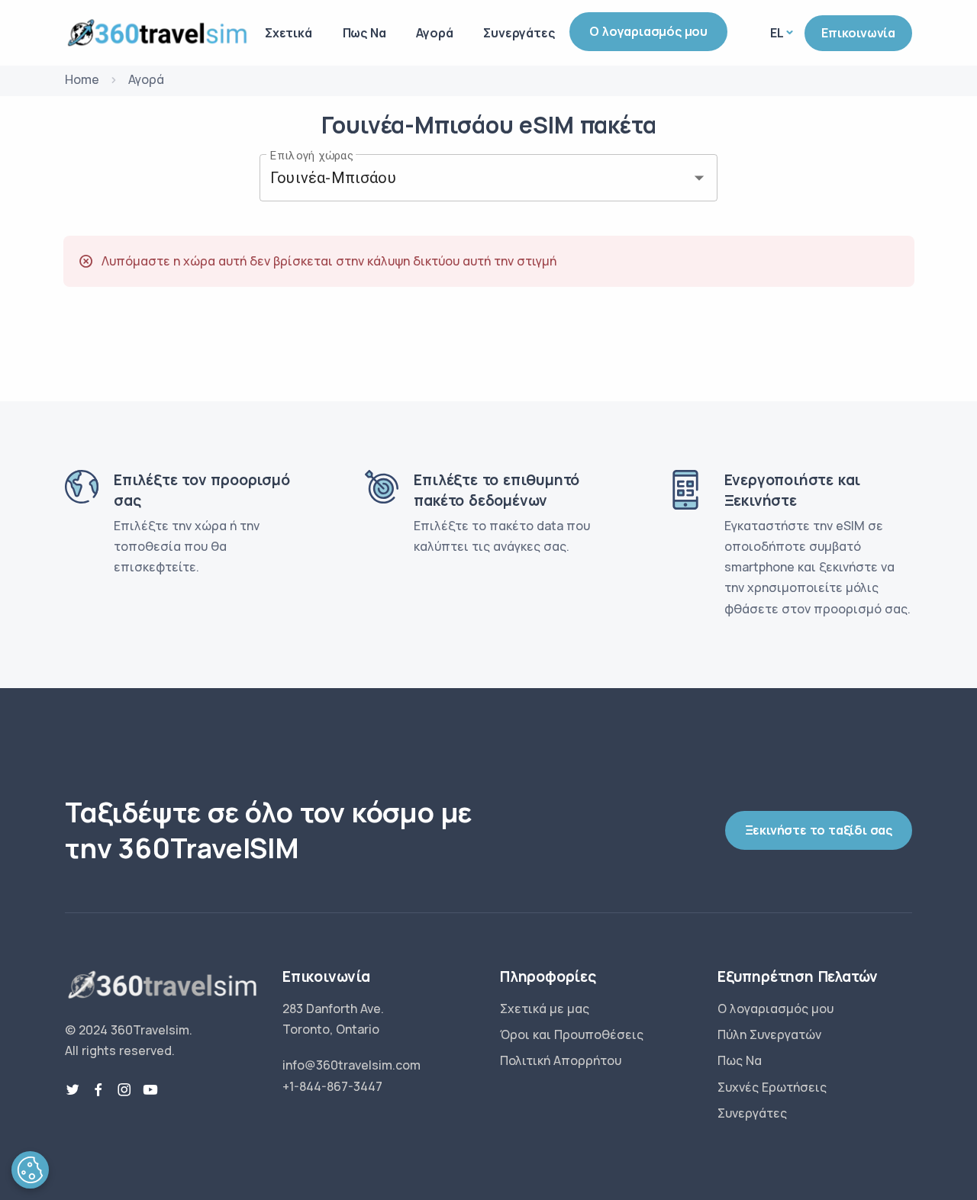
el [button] (777, 32)
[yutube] (150, 1090)
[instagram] (124, 1090)
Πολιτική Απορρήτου (560, 1060)
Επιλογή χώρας (311, 155)
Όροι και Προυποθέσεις (571, 1034)
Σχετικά (288, 32)
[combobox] (467, 178)
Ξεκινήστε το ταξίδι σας (818, 830)
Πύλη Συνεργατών (769, 1034)
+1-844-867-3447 (332, 1086)
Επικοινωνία (858, 32)
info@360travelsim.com (351, 1065)
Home (82, 79)
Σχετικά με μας (544, 1008)
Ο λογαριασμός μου (648, 31)
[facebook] (98, 1090)
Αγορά (434, 32)
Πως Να (364, 32)
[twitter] (72, 1090)
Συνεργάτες (518, 32)
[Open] (699, 178)
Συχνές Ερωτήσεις (772, 1087)
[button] (30, 1170)
